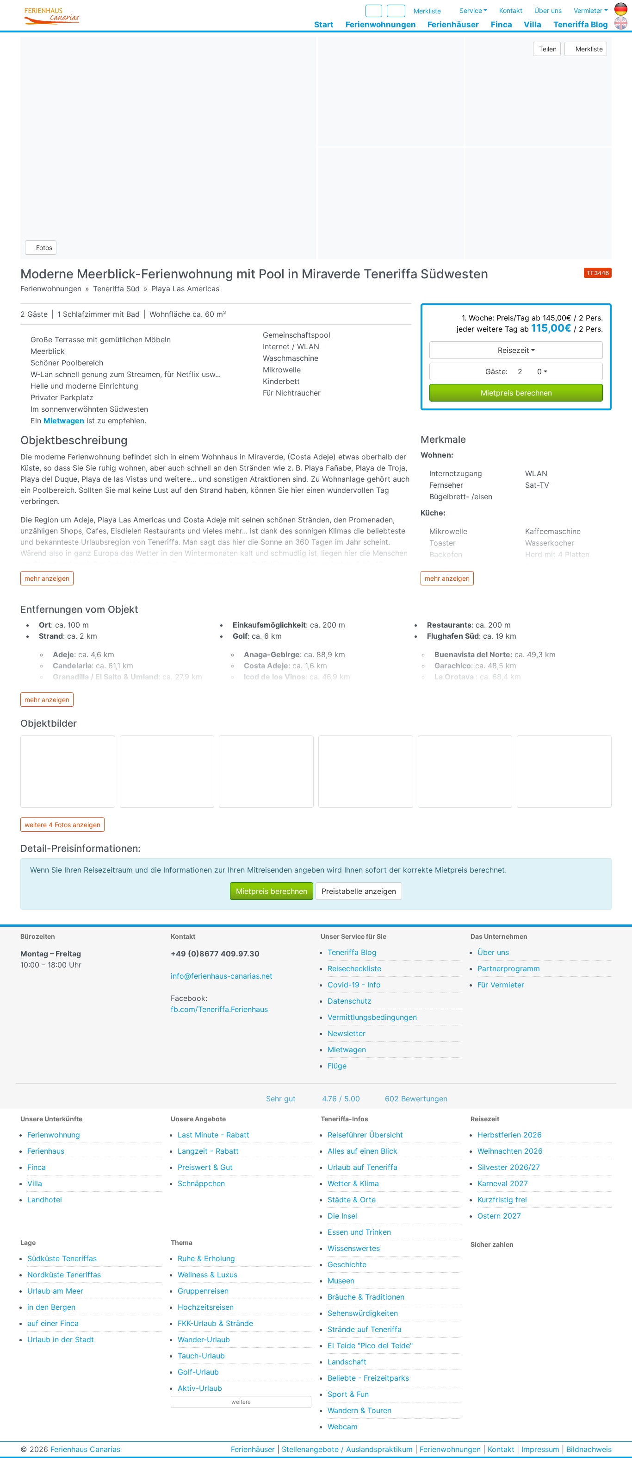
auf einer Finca (53, 1323)
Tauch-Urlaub (201, 1355)
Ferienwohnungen (381, 24)
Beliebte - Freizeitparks (368, 1378)
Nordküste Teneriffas (64, 1274)
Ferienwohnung (53, 1134)
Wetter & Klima (353, 1183)
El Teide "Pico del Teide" (370, 1345)
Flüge (337, 1065)
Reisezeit (513, 350)
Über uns (548, 10)
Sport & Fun (348, 1394)
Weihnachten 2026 (510, 1151)
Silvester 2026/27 (508, 1167)
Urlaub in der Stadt (60, 1339)
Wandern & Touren (359, 1410)
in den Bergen (51, 1307)
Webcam (343, 1426)
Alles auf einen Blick (362, 1151)
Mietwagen (347, 1049)
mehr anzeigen (47, 578)
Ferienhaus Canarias (85, 1449)
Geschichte (347, 1264)
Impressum (540, 1449)
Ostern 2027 (499, 1215)
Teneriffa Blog (580, 24)
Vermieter (588, 10)
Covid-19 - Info (354, 984)
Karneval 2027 (502, 1183)
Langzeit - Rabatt (208, 1151)
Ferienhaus (45, 1151)
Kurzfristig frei (502, 1199)
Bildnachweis (589, 1449)
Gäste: (513, 371)
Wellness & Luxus (207, 1274)
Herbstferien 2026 (509, 1134)
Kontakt (510, 10)
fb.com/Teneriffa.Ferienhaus (219, 1009)
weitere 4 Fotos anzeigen (62, 825)
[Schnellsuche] (396, 11)
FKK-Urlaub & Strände (215, 1323)
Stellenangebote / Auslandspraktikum (347, 1449)
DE (619, 8)
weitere (241, 1401)
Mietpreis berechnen (516, 392)
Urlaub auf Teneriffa (362, 1167)
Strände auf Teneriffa (365, 1329)
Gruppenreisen (203, 1290)
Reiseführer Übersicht (365, 1134)
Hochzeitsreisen (206, 1307)
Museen (341, 1280)
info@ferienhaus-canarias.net (222, 975)
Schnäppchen (201, 1183)
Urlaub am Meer (55, 1290)
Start (324, 24)
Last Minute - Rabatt (213, 1134)
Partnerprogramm (508, 968)
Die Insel (342, 1215)
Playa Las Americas (185, 288)
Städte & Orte (352, 1199)
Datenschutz (350, 1001)
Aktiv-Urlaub (200, 1388)
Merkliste (427, 11)
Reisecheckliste (354, 968)
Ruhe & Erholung (206, 1258)
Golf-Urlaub (198, 1371)
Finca (501, 24)
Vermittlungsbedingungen (372, 1017)
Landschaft (347, 1361)
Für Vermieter (500, 984)
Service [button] (470, 10)
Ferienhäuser (453, 24)
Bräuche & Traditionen (366, 1296)
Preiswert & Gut (205, 1167)
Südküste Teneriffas (62, 1258)
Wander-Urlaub (204, 1339)
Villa (532, 24)
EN (619, 21)
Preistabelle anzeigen (359, 891)
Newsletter (347, 1033)
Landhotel (44, 1199)
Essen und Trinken (359, 1232)
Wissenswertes (354, 1248)
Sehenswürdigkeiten (363, 1313)
